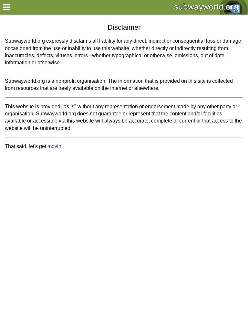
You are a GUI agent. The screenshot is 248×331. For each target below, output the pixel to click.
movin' (54, 146)
